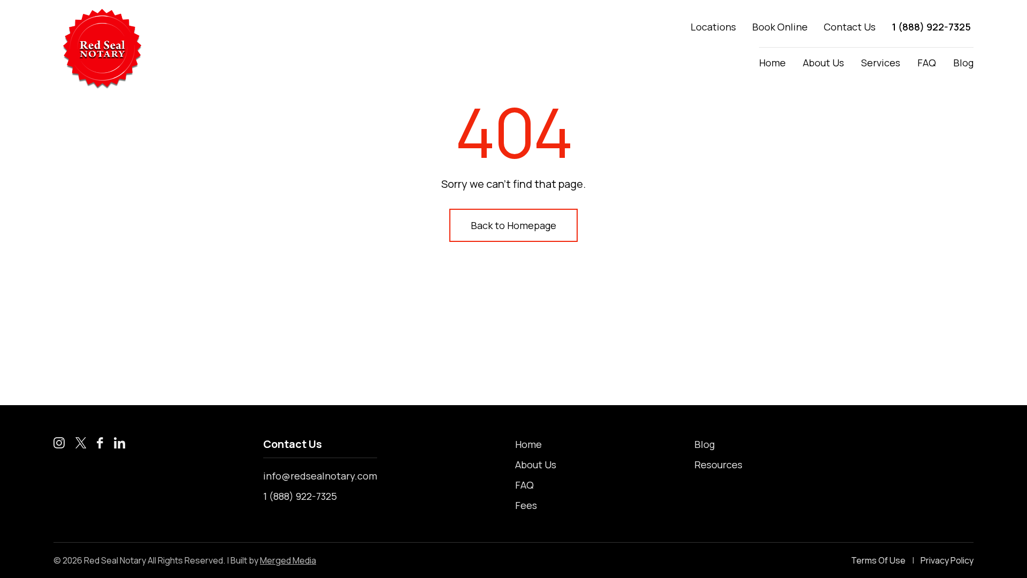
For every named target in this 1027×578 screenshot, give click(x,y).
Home (772, 62)
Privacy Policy (947, 560)
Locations (713, 26)
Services (880, 62)
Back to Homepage (513, 225)
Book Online (780, 26)
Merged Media (288, 560)
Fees (526, 505)
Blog (963, 62)
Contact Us (850, 26)
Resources (718, 464)
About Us (823, 62)
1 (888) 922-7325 (931, 26)
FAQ (926, 62)
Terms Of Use (878, 560)
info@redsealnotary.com (320, 475)
